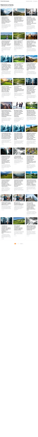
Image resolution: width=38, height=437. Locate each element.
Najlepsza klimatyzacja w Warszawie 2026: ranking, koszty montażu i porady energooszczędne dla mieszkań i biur (31, 227)
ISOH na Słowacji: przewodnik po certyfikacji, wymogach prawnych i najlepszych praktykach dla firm (18, 227)
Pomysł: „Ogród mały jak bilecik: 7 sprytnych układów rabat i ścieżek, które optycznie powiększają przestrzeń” (18, 42)
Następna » (21, 243)
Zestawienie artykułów (29, 1)
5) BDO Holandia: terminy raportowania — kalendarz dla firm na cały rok (6, 203)
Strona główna (35, 1)
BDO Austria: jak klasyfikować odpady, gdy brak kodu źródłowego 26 (18, 203)
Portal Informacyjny (5, 1)
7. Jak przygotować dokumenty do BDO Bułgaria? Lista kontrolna (18, 157)
